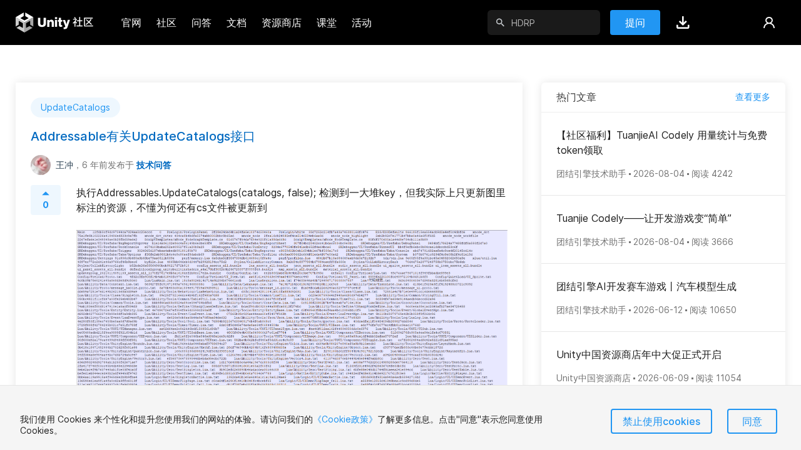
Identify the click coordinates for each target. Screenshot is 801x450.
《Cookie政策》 (345, 419)
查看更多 (752, 96)
